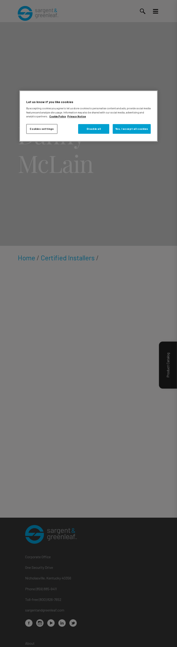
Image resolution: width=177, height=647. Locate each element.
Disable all (94, 128)
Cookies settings (42, 128)
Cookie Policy (57, 116)
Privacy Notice (76, 116)
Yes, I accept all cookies (131, 128)
